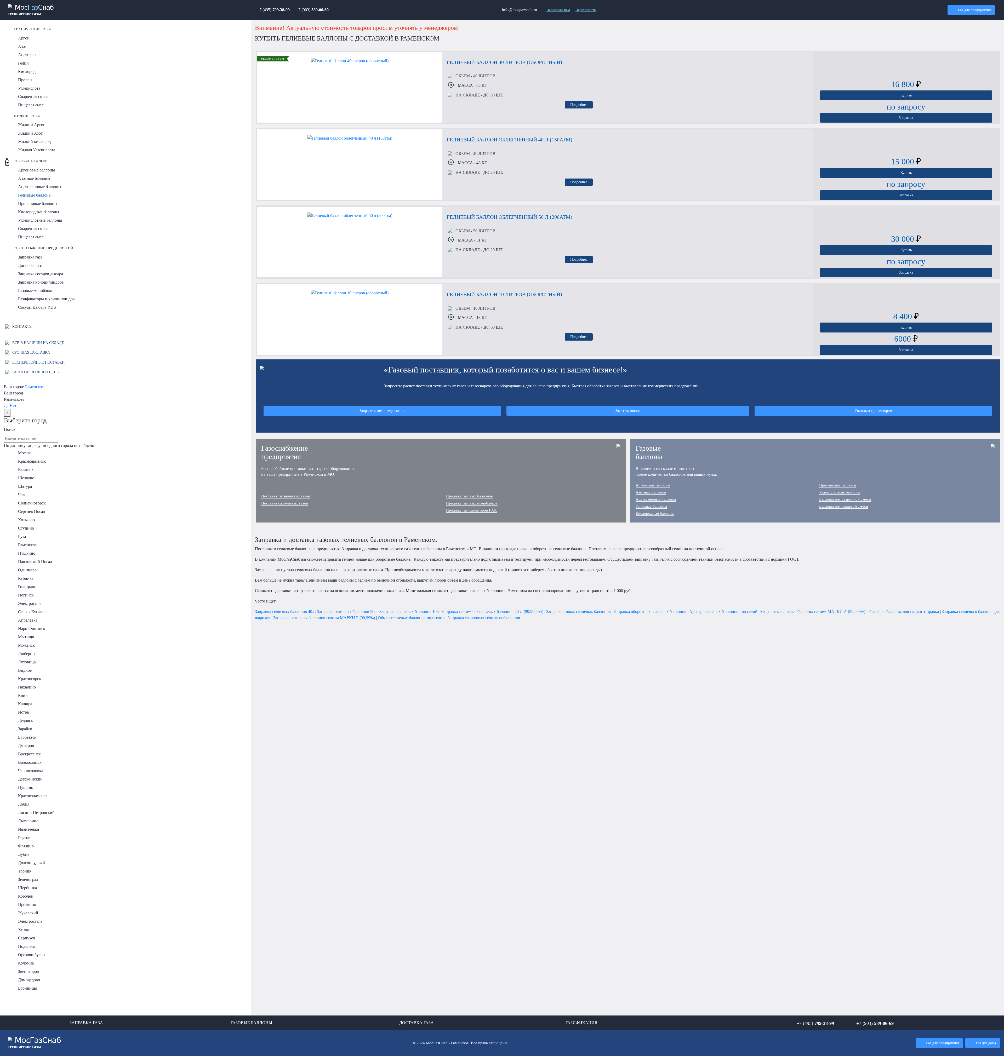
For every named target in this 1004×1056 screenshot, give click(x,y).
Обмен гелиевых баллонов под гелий (411, 618)
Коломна (26, 963)
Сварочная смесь (33, 96)
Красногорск (29, 678)
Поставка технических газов (285, 496)
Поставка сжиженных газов (284, 503)
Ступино (26, 528)
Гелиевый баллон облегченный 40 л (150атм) (509, 139)
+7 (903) (312, 10)
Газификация (581, 1022)
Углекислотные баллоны (40, 220)
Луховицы (27, 662)
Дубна (23, 854)
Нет (13, 405)
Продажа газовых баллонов (469, 496)
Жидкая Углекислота (36, 150)
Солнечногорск (32, 503)
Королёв (25, 896)
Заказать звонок (628, 411)
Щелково (26, 478)
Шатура (25, 486)
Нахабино (27, 687)
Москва (25, 453)
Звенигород (28, 971)
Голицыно (27, 586)
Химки (24, 929)
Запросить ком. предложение (382, 411)
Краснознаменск (33, 796)
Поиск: (10, 429)
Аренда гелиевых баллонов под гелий (723, 611)
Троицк (24, 871)
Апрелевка (27, 620)
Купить (906, 95)
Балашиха (27, 469)
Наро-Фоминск (31, 628)
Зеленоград (28, 879)
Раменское (34, 386)
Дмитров (26, 745)
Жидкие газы (27, 116)
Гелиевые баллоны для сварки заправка (903, 611)
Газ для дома (986, 1043)
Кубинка (25, 578)
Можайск (26, 645)
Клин (23, 695)
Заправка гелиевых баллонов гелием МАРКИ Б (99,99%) (324, 618)
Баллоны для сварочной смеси (845, 499)
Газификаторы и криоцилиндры (47, 299)
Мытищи (26, 637)
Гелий (23, 63)
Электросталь (30, 921)
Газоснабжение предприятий (43, 248)
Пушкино (26, 553)
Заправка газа (30, 257)
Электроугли (29, 603)
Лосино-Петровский (36, 812)
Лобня (23, 804)
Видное (25, 670)
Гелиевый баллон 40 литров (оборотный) (504, 62)
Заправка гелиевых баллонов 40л (284, 611)
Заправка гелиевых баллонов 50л (346, 611)
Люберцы (26, 653)
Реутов (24, 837)
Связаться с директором (873, 411)
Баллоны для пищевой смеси (843, 506)
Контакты (21, 326)
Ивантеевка (28, 829)
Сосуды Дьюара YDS (37, 307)
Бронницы (27, 988)
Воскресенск (29, 754)
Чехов (23, 494)
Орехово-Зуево (31, 954)
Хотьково (26, 520)
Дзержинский (30, 779)
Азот (22, 46)
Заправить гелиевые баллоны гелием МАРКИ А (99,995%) (812, 611)
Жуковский (28, 913)
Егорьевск (27, 737)
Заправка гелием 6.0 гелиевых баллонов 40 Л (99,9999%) (492, 611)
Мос (34, 1043)
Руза (22, 536)
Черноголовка (30, 770)
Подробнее (578, 104)
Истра (23, 712)
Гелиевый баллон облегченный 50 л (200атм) (509, 217)
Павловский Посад (35, 561)
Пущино (25, 787)
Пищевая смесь (31, 105)
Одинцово (27, 570)
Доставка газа (30, 265)
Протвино (27, 904)
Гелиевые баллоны (35, 195)
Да (6, 405)
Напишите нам (558, 10)
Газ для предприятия (974, 10)
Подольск (26, 946)
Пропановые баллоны (37, 203)
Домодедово (29, 980)
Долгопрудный (31, 862)
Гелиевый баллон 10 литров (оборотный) (504, 294)
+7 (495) (273, 10)
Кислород (27, 71)
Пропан (25, 80)
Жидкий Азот (30, 133)
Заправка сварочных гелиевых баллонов (484, 618)
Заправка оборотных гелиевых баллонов (650, 611)
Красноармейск (32, 461)
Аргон (24, 38)
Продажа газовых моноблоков (472, 503)
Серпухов (26, 938)
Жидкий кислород (34, 141)
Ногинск (26, 595)
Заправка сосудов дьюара (40, 274)
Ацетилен (27, 55)
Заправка (906, 118)
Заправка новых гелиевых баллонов (578, 611)
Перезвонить (585, 10)
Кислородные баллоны (38, 212)
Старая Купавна (32, 612)
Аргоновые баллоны (36, 170)
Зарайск (25, 729)
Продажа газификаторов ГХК (471, 510)
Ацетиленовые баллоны (39, 187)
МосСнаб (31, 10)
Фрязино (26, 846)
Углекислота (29, 88)
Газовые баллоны (31, 161)
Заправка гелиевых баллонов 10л (409, 611)
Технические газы (32, 29)
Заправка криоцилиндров (41, 282)
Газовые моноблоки (36, 290)
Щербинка (27, 888)
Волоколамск (30, 762)
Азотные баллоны (34, 178)
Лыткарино (28, 821)
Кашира (25, 704)
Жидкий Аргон (31, 125)
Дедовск (25, 720)
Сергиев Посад (31, 511)
